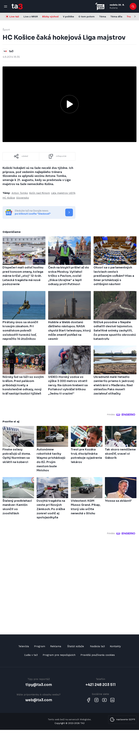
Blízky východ (50, 16)
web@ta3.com (38, 700)
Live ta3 (14, 16)
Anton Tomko (20, 193)
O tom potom (86, 16)
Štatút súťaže (75, 646)
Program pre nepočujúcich (59, 655)
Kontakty (115, 646)
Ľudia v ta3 (31, 655)
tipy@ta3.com (38, 684)
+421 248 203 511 (100, 684)
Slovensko (22, 197)
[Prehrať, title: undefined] (69, 104)
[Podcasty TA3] (99, 6)
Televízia (23, 646)
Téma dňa (116, 16)
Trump (131, 16)
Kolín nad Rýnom (39, 193)
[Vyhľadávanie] (133, 6)
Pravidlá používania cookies (98, 655)
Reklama (55, 646)
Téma (102, 16)
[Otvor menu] (6, 6)
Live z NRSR (31, 16)
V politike (68, 16)
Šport (6, 29)
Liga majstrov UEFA (63, 193)
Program (39, 646)
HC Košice (9, 197)
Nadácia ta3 (97, 646)
